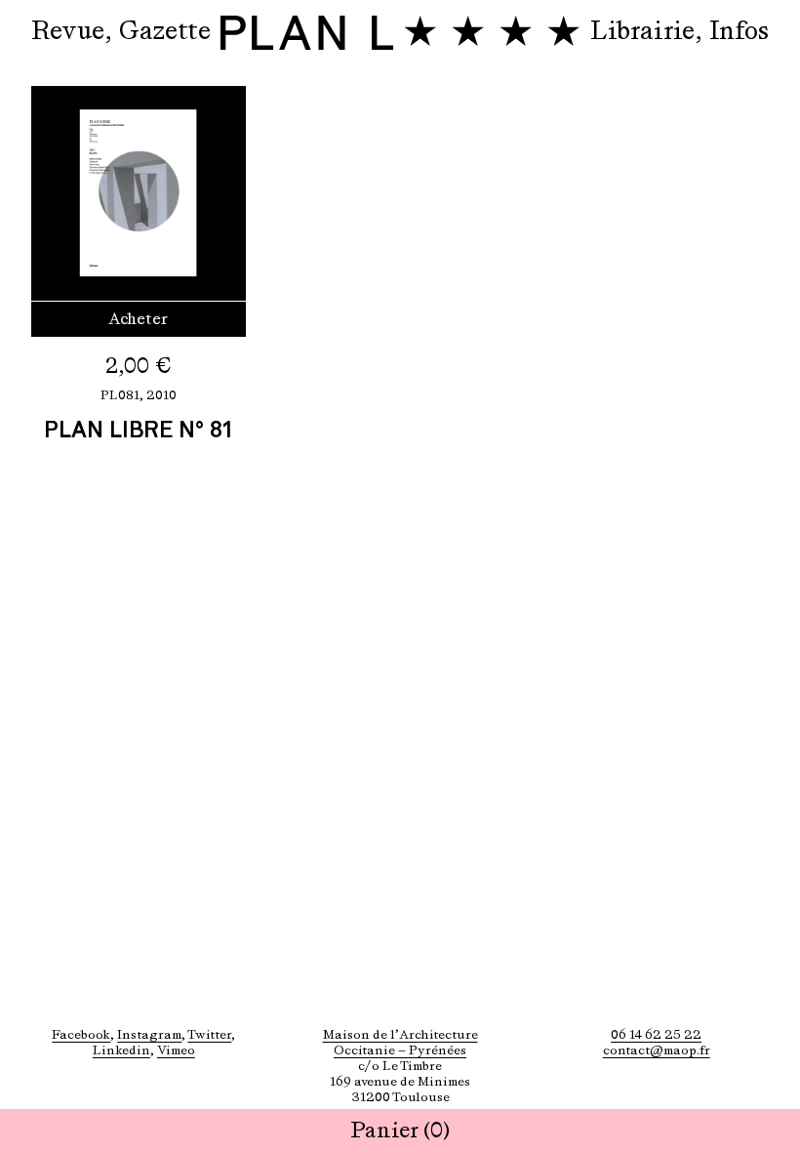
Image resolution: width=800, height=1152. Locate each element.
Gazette (165, 30)
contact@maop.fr (656, 1050)
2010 (161, 395)
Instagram (149, 1034)
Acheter (138, 318)
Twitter (209, 1034)
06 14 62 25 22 (656, 1034)
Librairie (642, 30)
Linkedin (121, 1050)
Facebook (81, 1034)
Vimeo (176, 1050)
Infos (739, 30)
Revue (67, 30)
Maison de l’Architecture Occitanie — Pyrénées (400, 1042)
